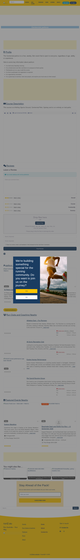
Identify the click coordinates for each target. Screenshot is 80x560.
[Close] (65, 258)
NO (27, 297)
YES (26, 291)
